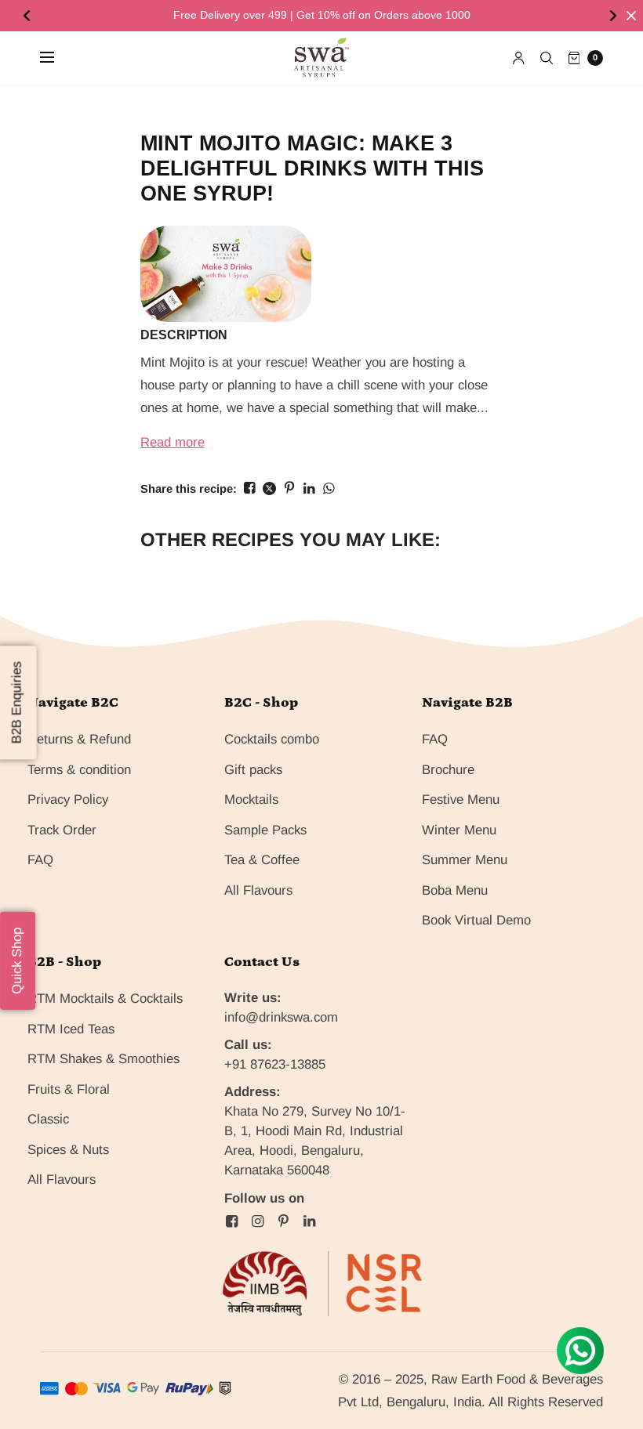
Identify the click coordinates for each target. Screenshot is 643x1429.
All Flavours (258, 890)
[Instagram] (257, 1221)
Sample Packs (265, 830)
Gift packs (253, 769)
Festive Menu (461, 799)
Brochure (448, 769)
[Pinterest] (283, 1221)
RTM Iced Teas (70, 1029)
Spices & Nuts (68, 1149)
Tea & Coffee (262, 859)
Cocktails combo (271, 739)
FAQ (40, 859)
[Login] (519, 58)
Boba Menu (455, 890)
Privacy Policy (67, 799)
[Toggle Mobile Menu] (57, 58)
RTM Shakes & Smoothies (103, 1058)
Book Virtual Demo (476, 920)
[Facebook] (231, 1221)
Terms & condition (79, 769)
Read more (172, 442)
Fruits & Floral (68, 1089)
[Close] (631, 15)
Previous (28, 16)
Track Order (61, 830)
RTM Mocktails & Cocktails (105, 998)
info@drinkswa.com (281, 1017)
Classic (48, 1119)
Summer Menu (464, 859)
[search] (546, 58)
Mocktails (251, 799)
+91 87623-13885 (274, 1064)
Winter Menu (459, 830)
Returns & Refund (79, 739)
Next (615, 16)
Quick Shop (16, 961)
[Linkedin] (309, 1221)
